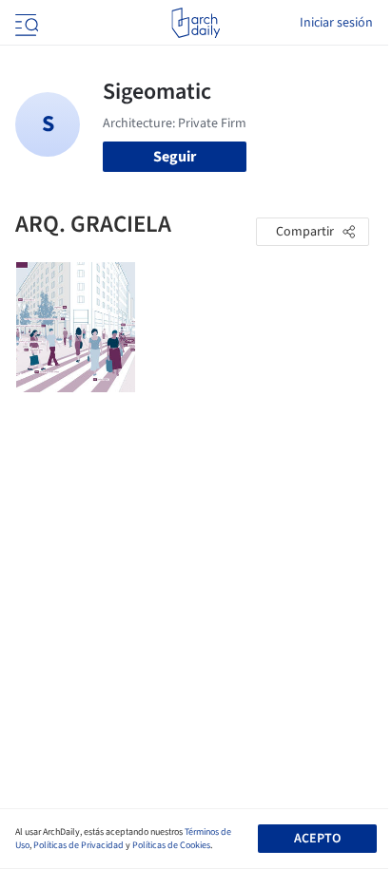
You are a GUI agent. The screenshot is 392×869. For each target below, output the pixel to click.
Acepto (317, 838)
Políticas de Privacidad (78, 845)
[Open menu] (24, 22)
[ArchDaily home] (195, 23)
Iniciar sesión (336, 22)
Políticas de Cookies (171, 845)
